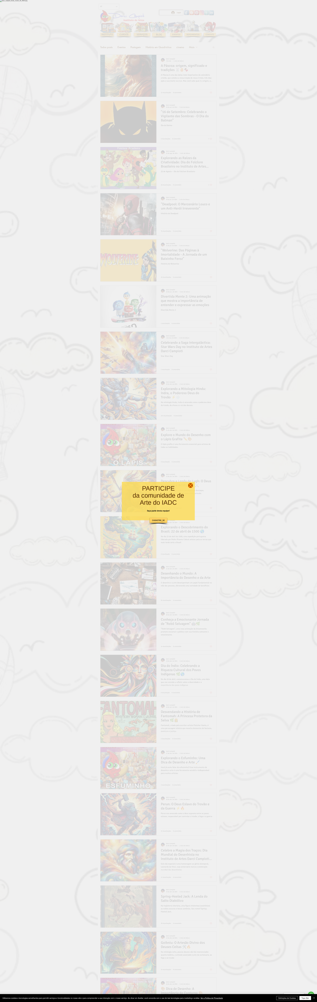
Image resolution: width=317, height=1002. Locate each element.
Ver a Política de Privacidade (211, 998)
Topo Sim (305, 998)
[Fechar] (314, 998)
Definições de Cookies (287, 998)
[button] (190, 485)
